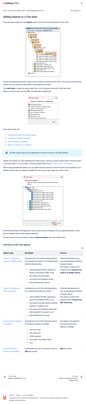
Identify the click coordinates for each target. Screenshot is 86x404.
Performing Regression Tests (35, 10)
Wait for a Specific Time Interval (19, 145)
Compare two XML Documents (19, 138)
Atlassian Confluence (62, 398)
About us (11, 395)
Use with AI (76, 10)
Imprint (18, 395)
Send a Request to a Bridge (18, 142)
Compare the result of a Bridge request (22, 135)
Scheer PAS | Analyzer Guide (16, 10)
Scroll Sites (51, 398)
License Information (28, 395)
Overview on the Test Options (61, 164)
